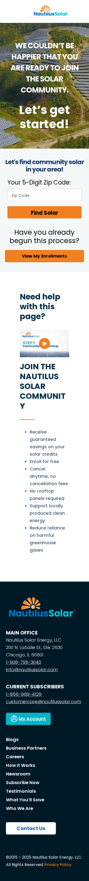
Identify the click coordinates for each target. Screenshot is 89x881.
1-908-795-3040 (23, 662)
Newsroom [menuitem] (18, 774)
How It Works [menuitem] (20, 765)
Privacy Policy (57, 864)
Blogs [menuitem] (12, 739)
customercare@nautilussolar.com (43, 701)
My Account (32, 719)
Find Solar (44, 213)
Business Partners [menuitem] (26, 748)
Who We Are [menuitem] (19, 808)
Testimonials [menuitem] (21, 791)
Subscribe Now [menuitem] (22, 782)
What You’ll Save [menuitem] (25, 800)
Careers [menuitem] (15, 757)
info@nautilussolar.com (32, 669)
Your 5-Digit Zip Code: (39, 182)
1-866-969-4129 (24, 694)
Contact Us (31, 828)
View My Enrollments (44, 256)
